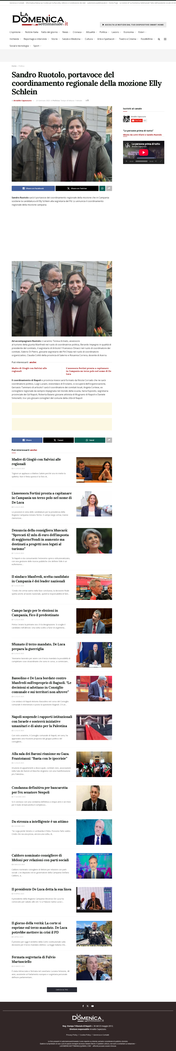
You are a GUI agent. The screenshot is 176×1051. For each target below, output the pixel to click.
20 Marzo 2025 (19, 966)
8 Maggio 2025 (19, 864)
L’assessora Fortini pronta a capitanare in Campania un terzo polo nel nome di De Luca (88, 371)
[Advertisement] (62, 409)
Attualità (90, 32)
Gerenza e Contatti (17, 3)
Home (14, 66)
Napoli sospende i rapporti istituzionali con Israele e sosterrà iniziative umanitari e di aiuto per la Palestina (42, 721)
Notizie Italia (31, 32)
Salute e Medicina (71, 38)
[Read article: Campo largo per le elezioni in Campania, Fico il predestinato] (94, 621)
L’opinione (15, 32)
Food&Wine (147, 38)
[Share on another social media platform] (109, 188)
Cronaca (77, 32)
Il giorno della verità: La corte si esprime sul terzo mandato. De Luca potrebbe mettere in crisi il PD (39, 927)
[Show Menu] (165, 39)
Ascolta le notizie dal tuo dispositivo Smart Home (134, 24)
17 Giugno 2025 (19, 797)
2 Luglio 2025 (18, 763)
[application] (143, 152)
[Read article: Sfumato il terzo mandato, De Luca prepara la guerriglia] (94, 654)
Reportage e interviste (35, 38)
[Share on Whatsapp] (102, 188)
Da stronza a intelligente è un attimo (40, 821)
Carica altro (62, 990)
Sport (36, 45)
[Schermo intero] (160, 161)
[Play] (126, 161)
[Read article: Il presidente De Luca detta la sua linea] (94, 900)
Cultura (89, 38)
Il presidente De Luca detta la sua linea (41, 889)
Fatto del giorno (49, 32)
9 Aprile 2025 (18, 937)
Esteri (141, 32)
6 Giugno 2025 (19, 826)
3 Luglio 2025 (18, 730)
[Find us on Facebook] (83, 1006)
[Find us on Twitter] (87, 1006)
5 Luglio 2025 (18, 653)
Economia (129, 32)
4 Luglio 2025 (18, 696)
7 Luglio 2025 (18, 553)
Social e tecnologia (19, 45)
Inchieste (14, 38)
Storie (54, 38)
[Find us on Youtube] (92, 1006)
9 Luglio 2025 (18, 507)
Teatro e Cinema (127, 38)
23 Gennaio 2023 (43, 100)
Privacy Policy (72, 1035)
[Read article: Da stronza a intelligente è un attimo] (94, 832)
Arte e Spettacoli (105, 38)
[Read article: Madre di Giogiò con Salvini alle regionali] (94, 470)
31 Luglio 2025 (19, 468)
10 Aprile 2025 (18, 894)
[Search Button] (159, 39)
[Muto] (156, 161)
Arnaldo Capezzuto (23, 100)
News (65, 32)
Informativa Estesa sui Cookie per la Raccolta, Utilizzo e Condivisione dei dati (56, 3)
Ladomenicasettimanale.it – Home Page (102, 3)
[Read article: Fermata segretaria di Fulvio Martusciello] (94, 967)
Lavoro (115, 32)
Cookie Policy (85, 1035)
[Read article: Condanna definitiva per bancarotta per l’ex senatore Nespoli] (94, 798)
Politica (103, 32)
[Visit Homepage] (40, 18)
